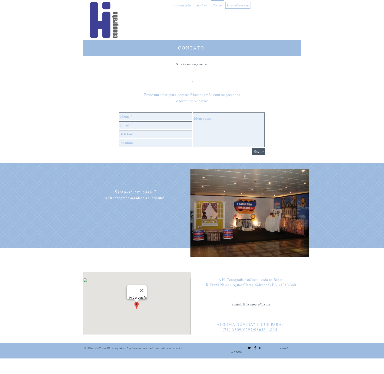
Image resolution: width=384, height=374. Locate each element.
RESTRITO (236, 352)
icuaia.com (173, 348)
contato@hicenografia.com (199, 94)
